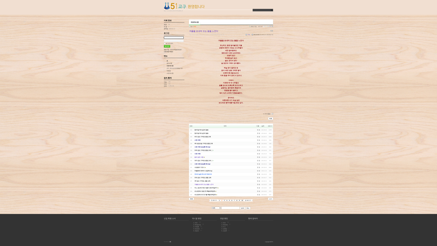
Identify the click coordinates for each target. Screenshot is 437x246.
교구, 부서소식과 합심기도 (175, 68)
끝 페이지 (248, 200)
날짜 (263, 126)
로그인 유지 (169, 43)
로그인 (260, 26)
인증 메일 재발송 (168, 51)
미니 (224, 227)
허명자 (197, 231)
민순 (196, 223)
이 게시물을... (267, 114)
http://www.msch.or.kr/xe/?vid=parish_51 (173, 10)
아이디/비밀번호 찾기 (176, 49)
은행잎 (225, 229)
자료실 (169, 71)
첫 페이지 (214, 200)
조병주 (225, 231)
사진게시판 (170, 73)
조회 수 (270, 126)
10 (242, 200)
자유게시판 (170, 66)
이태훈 (197, 227)
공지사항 (169, 63)
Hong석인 (198, 225)
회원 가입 (254, 26)
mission (197, 229)
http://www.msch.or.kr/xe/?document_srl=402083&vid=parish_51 (206, 34)
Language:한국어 (269, 241)
